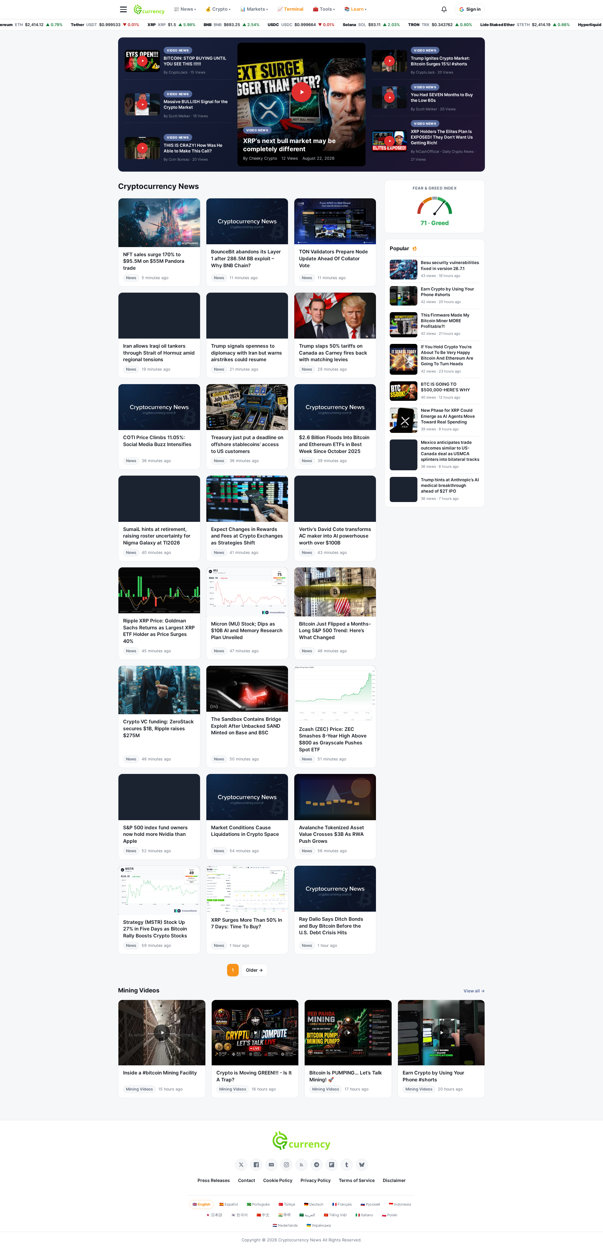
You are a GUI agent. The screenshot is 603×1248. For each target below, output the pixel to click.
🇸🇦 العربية (307, 1215)
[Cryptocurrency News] (149, 9)
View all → (474, 990)
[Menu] (123, 9)
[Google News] (271, 1165)
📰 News (185, 9)
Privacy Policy (316, 1180)
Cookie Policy (277, 1180)
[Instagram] (286, 1165)
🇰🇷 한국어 (239, 1215)
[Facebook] (256, 1165)
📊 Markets (254, 9)
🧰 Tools (324, 9)
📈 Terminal (290, 9)
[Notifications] (444, 9)
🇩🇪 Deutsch (313, 1204)
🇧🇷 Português (258, 1204)
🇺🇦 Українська (319, 1225)
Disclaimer (394, 1180)
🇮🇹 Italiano (364, 1215)
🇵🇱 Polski (389, 1215)
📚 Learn (355, 9)
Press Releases (214, 1180)
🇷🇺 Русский (370, 1204)
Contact (246, 1180)
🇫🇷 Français (342, 1204)
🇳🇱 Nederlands (285, 1225)
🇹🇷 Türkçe (287, 1204)
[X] (241, 1165)
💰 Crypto (218, 9)
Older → (254, 970)
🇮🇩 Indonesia (400, 1204)
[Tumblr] (347, 1165)
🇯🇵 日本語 (214, 1215)
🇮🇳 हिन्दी (284, 1215)
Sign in (473, 9)
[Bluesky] (362, 1165)
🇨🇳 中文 (263, 1215)
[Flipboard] (332, 1165)
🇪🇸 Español (228, 1204)
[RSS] (301, 1165)
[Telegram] (317, 1165)
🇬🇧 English (201, 1204)
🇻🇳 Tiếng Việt (335, 1215)
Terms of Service (357, 1180)
